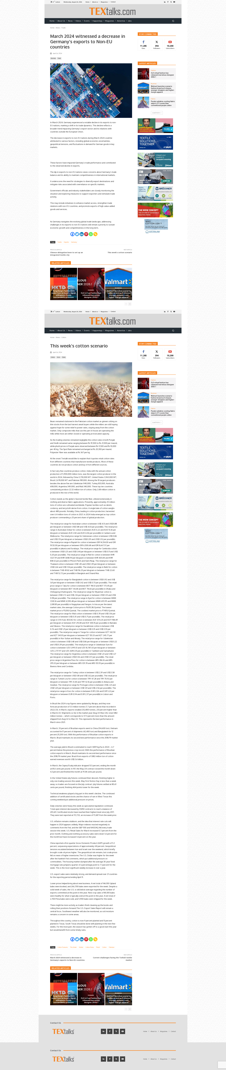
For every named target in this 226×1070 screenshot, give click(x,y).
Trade (63, 28)
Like (143, 41)
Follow (157, 41)
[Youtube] (174, 2)
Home (52, 28)
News (58, 28)
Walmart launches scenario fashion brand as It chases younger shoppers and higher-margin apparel (118, 294)
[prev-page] (126, 304)
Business (53, 58)
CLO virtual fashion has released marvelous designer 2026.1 (91, 295)
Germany (74, 242)
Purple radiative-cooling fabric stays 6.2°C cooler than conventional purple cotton (163, 103)
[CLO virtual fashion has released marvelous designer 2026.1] (91, 284)
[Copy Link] (95, 234)
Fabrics (153, 99)
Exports (66, 242)
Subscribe (170, 41)
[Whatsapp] (91, 234)
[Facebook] (168, 2)
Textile (59, 242)
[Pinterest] (86, 234)
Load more (156, 113)
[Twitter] (171, 2)
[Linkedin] (82, 234)
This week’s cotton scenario (120, 252)
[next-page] (129, 304)
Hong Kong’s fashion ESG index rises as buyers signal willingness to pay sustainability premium (64, 294)
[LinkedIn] (164, 2)
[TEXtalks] (113, 11)
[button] (173, 21)
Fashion (63, 288)
